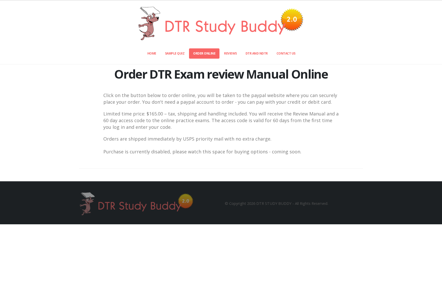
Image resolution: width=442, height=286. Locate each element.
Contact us (286, 53)
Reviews (230, 53)
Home (151, 53)
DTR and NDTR (257, 53)
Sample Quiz (175, 53)
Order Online (204, 53)
